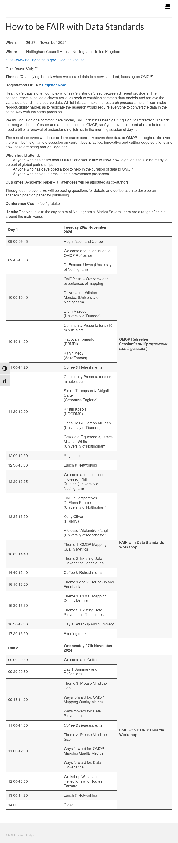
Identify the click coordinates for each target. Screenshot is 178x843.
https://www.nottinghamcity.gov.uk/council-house (45, 59)
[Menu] (168, 7)
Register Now (54, 84)
